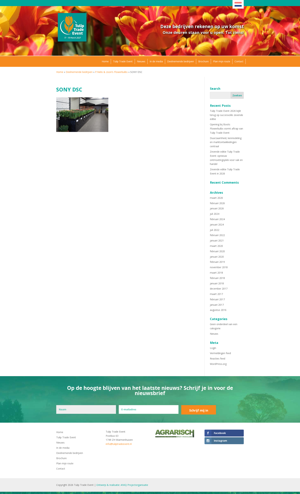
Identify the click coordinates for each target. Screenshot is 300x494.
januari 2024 (217, 224)
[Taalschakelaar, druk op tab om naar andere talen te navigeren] (238, 4)
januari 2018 (217, 283)
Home (105, 61)
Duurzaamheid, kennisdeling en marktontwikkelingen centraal (225, 142)
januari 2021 (217, 240)
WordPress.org (218, 364)
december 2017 (218, 288)
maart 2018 (216, 272)
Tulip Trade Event (123, 61)
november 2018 (219, 267)
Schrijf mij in (198, 410)
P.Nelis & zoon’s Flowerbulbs (111, 72)
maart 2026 (216, 197)
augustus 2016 (218, 310)
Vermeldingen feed (220, 353)
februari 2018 (217, 278)
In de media (156, 61)
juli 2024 (214, 213)
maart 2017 (216, 294)
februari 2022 (217, 235)
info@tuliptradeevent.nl (119, 444)
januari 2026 (217, 208)
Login (213, 348)
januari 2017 (217, 304)
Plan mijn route (221, 61)
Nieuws (141, 61)
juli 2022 (214, 230)
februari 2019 (217, 261)
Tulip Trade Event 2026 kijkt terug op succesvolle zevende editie (226, 115)
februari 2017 (217, 299)
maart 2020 (216, 246)
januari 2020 (217, 256)
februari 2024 (217, 219)
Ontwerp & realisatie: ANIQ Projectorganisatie (122, 485)
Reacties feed (217, 358)
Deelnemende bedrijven (180, 61)
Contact (239, 61)
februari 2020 (217, 251)
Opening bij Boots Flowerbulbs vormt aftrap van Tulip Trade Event (226, 128)
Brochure (203, 61)
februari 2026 (217, 203)
